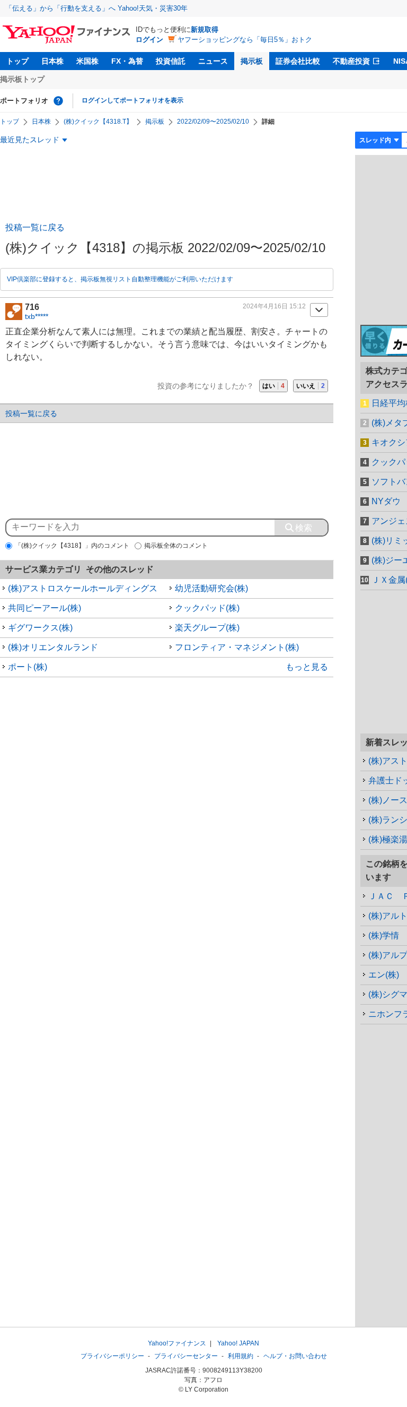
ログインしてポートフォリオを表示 (132, 100)
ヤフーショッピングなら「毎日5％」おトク (245, 40)
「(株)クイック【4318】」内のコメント (72, 545)
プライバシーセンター (186, 1356)
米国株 (87, 61)
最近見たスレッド (29, 139)
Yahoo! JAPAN (238, 1343)
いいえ (310, 386)
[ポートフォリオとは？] (58, 101)
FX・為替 (127, 61)
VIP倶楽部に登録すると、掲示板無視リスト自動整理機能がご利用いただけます (120, 279)
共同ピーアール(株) (44, 607)
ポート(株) (27, 666)
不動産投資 (351, 61)
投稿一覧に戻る (35, 227)
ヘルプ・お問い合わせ (295, 1356)
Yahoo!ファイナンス (177, 1343)
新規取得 (204, 29)
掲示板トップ (22, 79)
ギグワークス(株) (40, 627)
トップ (17, 61)
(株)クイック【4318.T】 (98, 121)
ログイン (149, 40)
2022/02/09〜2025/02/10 (213, 121)
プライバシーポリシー (112, 1356)
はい (273, 386)
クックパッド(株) (207, 607)
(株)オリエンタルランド (53, 647)
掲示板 (252, 61)
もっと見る (307, 666)
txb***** (36, 316)
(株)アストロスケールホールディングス (82, 588)
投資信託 (170, 61)
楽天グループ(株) (207, 627)
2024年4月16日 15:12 (274, 306)
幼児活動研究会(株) (211, 588)
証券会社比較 (298, 61)
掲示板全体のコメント (176, 545)
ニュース (213, 61)
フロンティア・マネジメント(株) (237, 647)
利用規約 (240, 1356)
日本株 (52, 61)
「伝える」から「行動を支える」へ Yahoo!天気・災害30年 (96, 8)
